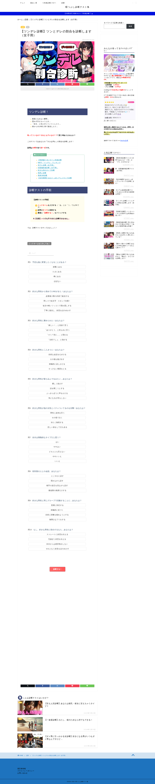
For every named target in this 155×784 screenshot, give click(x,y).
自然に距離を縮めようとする (58, 515)
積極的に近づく (58, 510)
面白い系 (33, 3)
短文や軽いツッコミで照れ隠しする (57, 306)
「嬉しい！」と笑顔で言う (58, 325)
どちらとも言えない (57, 452)
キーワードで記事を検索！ (114, 23)
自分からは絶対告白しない (58, 544)
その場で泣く (58, 418)
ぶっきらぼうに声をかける (58, 393)
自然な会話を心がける (58, 354)
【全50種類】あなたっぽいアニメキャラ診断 (55, 178)
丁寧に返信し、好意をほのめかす (57, 310)
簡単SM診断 (42, 175)
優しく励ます (58, 384)
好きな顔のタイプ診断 (46, 170)
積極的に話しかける (58, 364)
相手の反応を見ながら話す (58, 485)
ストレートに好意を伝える (58, 534)
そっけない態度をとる (58, 369)
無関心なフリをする (57, 519)
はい (57, 442)
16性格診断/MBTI (49, 3)
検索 (130, 26)
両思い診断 (42, 173)
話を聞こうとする (58, 388)
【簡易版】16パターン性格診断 (50, 160)
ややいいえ (57, 456)
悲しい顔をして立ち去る (58, 427)
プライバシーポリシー (25, 771)
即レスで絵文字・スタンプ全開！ (58, 301)
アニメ (22, 3)
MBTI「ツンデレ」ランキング (49, 162)
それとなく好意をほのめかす (58, 549)
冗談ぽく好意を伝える (58, 539)
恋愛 (63, 3)
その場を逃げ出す (58, 359)
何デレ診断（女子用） (46, 165)
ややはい (57, 447)
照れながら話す (58, 481)
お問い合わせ (22, 773)
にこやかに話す (58, 476)
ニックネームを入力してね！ (39, 243)
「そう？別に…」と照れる (58, 335)
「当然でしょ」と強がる (57, 340)
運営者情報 (21, 768)
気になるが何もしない (58, 398)
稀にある (57, 276)
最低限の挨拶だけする (58, 490)
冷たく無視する (58, 422)
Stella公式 (124, 140)
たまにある (57, 272)
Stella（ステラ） (119, 74)
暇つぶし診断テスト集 (77, 7)
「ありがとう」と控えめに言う (58, 330)
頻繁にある (57, 267)
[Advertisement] (57, 620)
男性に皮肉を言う (58, 413)
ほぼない (57, 281)
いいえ (57, 461)
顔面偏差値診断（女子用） (48, 168)
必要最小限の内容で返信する (57, 296)
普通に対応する (58, 505)
